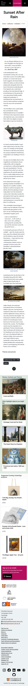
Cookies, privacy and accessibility (9, 649)
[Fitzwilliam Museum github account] (14, 674)
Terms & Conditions (6, 656)
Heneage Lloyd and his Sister (12, 422)
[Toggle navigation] (25, 3)
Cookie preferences (6, 651)
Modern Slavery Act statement (8, 643)
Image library (4, 635)
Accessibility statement (7, 647)
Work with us (4, 637)
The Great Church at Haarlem (12, 444)
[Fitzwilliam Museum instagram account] (4, 670)
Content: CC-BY (5, 658)
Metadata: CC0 (5, 660)
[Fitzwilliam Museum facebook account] (9, 670)
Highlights (17, 23)
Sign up (8, 576)
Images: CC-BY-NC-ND (7, 662)
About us (3, 632)
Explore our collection (6, 630)
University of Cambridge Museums (10, 639)
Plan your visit (4, 628)
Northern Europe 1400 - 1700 (11, 360)
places (6, 363)
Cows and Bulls (8, 396)
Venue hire (4, 634)
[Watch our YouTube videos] (19, 670)
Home (4, 23)
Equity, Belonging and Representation (10, 641)
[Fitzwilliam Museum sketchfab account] (23, 670)
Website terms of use (6, 653)
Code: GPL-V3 (4, 664)
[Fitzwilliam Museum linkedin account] (14, 670)
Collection (10, 23)
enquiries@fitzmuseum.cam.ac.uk (12, 621)
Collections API (5, 655)
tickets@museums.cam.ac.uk (11, 623)
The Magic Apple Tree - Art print (12, 555)
